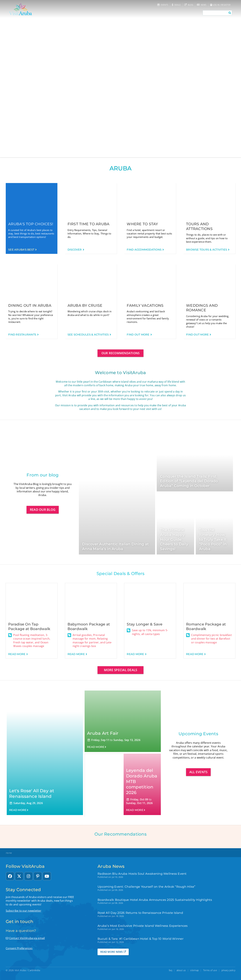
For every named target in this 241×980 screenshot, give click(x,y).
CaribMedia (34, 970)
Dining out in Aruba (29, 305)
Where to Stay (142, 224)
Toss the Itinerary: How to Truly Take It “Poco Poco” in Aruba (213, 539)
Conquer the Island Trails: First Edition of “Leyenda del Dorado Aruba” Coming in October (189, 481)
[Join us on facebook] (10, 876)
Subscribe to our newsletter (23, 910)
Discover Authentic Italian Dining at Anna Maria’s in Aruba (115, 546)
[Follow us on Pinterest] (37, 876)
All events (198, 772)
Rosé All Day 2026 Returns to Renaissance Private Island (140, 912)
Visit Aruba (20, 970)
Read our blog (42, 509)
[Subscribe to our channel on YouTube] (47, 876)
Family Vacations (145, 305)
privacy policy (228, 970)
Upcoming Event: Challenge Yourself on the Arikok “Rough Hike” (146, 886)
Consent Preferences (19, 948)
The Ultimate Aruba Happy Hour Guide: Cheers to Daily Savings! (174, 539)
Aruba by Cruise (85, 305)
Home (9, 853)
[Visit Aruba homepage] (20, 9)
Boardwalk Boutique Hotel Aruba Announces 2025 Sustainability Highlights (155, 899)
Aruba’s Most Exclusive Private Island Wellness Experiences (143, 925)
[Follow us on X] (19, 876)
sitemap (194, 970)
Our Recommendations (120, 353)
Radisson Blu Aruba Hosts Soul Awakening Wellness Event (142, 873)
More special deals (120, 670)
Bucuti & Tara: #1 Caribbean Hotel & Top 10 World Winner (140, 938)
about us (181, 970)
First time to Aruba (89, 224)
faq (170, 970)
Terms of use (210, 970)
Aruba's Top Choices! (30, 224)
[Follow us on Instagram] (28, 876)
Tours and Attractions (199, 226)
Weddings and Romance (202, 307)
